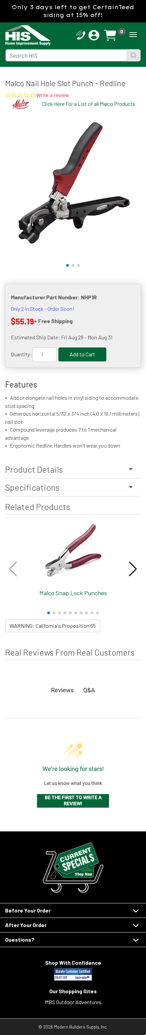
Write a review (52, 95)
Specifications (32, 487)
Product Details (34, 469)
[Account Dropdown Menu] (94, 35)
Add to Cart (82, 354)
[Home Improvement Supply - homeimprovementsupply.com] (22, 35)
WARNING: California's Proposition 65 (53, 625)
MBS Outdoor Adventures (73, 1002)
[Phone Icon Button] (80, 34)
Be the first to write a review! (73, 800)
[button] (67, 265)
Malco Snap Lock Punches (73, 593)
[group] (73, 184)
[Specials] (73, 867)
